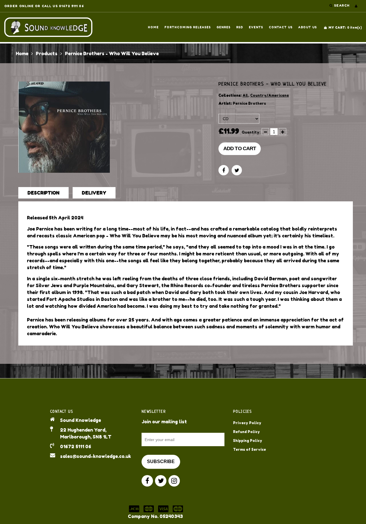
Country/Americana (269, 95)
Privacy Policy (247, 423)
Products (46, 53)
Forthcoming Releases (187, 27)
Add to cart (239, 148)
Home (153, 27)
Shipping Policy (247, 440)
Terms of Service (249, 449)
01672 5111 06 (75, 446)
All (245, 95)
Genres (223, 27)
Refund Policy (246, 432)
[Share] (223, 170)
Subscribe (161, 461)
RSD (239, 27)
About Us (307, 27)
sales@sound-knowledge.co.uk (95, 456)
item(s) (345, 27)
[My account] (356, 6)
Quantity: (251, 132)
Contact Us (281, 27)
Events (256, 27)
